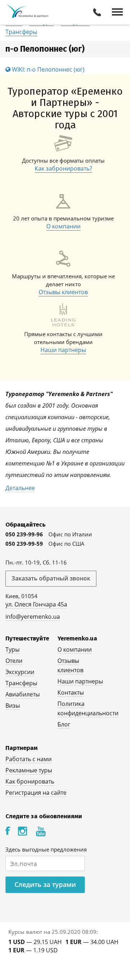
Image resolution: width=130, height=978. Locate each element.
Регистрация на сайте (35, 793)
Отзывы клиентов (63, 292)
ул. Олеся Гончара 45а (36, 604)
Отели (13, 661)
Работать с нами (28, 759)
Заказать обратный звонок (51, 578)
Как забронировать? (63, 168)
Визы (12, 705)
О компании (63, 226)
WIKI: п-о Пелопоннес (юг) (47, 69)
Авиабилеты (22, 694)
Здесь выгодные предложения (46, 849)
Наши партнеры (63, 350)
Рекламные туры (28, 770)
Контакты (70, 692)
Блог (63, 724)
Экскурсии (19, 672)
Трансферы (21, 32)
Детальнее (20, 488)
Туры (12, 649)
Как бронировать (29, 781)
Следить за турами (45, 884)
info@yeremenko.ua (32, 617)
